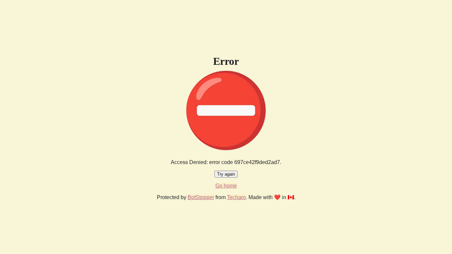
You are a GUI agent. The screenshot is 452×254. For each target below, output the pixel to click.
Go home (226, 186)
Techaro (236, 197)
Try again (226, 174)
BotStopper (201, 197)
